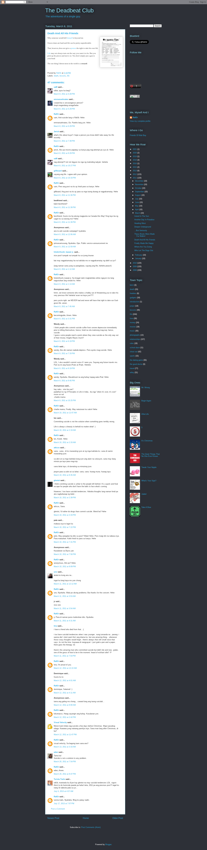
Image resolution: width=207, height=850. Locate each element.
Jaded (143, 494)
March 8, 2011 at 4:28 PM (64, 94)
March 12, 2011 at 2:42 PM (65, 717)
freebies (133, 293)
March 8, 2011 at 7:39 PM (64, 141)
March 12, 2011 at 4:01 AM (65, 680)
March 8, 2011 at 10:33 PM (65, 178)
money (132, 322)
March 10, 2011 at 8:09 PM (65, 566)
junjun (132, 306)
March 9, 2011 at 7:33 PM (64, 353)
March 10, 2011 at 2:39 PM (65, 497)
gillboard (58, 171)
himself (70, 38)
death (56, 76)
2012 (135, 174)
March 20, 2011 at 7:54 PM (65, 761)
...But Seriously (140, 230)
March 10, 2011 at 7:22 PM (65, 527)
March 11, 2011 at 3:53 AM (65, 596)
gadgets (133, 298)
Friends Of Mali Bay (138, 135)
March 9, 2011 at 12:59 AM (65, 247)
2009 (135, 266)
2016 (135, 163)
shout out (133, 352)
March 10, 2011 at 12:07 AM (65, 413)
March (138, 213)
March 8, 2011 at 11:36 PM (65, 195)
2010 (135, 263)
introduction (134, 302)
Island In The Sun (141, 216)
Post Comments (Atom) (91, 827)
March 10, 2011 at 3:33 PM (65, 515)
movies (133, 327)
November (139, 184)
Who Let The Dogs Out (143, 250)
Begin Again (146, 401)
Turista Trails (59, 779)
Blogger (108, 844)
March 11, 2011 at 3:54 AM (65, 608)
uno (55, 572)
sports (132, 356)
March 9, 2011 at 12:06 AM (65, 234)
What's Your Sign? (148, 481)
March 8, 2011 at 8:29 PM (64, 153)
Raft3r (56, 114)
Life (49, 53)
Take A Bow (146, 507)
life (68, 76)
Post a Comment (58, 809)
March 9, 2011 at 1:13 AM (64, 284)
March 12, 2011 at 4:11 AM (65, 693)
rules (132, 343)
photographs (135, 335)
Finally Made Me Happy (144, 243)
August (138, 195)
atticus (57, 448)
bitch (132, 285)
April (137, 209)
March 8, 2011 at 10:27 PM (65, 166)
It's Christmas (147, 441)
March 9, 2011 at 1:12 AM (64, 269)
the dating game (136, 360)
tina (55, 626)
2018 (135, 160)
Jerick (56, 131)
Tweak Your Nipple (148, 467)
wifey (132, 372)
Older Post (117, 818)
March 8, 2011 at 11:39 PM (65, 207)
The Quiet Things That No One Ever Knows (150, 455)
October (138, 188)
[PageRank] (135, 97)
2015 (135, 167)
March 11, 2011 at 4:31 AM (65, 621)
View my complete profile (140, 121)
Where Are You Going (143, 247)
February (139, 255)
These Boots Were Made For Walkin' (144, 235)
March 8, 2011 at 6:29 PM (64, 126)
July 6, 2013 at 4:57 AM (63, 791)
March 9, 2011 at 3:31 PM (64, 319)
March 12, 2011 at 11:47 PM (65, 734)
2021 (135, 149)
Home (86, 818)
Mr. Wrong (145, 387)
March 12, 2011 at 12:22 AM (65, 668)
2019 (135, 156)
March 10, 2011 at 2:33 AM (65, 442)
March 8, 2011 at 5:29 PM (64, 109)
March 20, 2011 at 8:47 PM (65, 774)
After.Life (145, 414)
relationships (135, 339)
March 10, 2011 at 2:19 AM (65, 430)
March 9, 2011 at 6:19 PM (64, 341)
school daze (135, 347)
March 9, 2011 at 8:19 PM (64, 368)
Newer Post (53, 818)
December (139, 181)
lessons (63, 76)
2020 (135, 153)
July (137, 199)
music (132, 331)
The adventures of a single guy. (63, 16)
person (73, 48)
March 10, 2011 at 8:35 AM (65, 475)
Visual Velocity (60, 722)
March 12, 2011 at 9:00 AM (65, 705)
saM (55, 87)
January (138, 258)
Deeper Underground (142, 227)
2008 (135, 270)
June (137, 202)
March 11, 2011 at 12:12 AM (65, 584)
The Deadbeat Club (69, 10)
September (139, 192)
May (137, 206)
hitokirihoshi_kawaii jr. (64, 252)
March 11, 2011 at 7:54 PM (65, 656)
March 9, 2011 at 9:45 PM (64, 381)
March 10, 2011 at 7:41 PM (65, 542)
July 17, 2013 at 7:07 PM (64, 803)
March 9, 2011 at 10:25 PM (65, 400)
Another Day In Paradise (144, 220)
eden (56, 752)
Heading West (140, 223)
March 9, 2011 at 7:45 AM (64, 306)
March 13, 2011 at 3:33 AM (65, 747)
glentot (57, 480)
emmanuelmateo (61, 99)
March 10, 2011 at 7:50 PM (65, 554)
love (131, 318)
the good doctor (136, 364)
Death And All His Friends (144, 240)
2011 (135, 178)
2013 (135, 171)
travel (132, 368)
